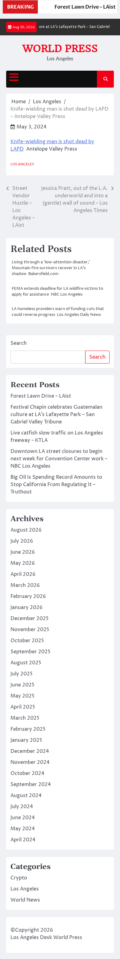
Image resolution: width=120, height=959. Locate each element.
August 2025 (25, 662)
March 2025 (24, 718)
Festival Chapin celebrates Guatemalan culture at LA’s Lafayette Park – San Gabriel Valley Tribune (56, 414)
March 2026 (25, 585)
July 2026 (21, 541)
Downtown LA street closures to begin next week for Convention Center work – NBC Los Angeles (58, 459)
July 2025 (21, 673)
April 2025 (22, 707)
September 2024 (30, 784)
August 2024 (26, 795)
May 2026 (22, 563)
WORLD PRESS (60, 48)
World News (25, 900)
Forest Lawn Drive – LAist (83, 7)
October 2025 (27, 640)
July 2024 (21, 806)
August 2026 (26, 530)
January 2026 (26, 607)
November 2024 (30, 762)
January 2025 (26, 740)
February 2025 (28, 729)
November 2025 (29, 629)
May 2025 (22, 696)
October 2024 (27, 773)
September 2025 (30, 651)
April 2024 (22, 839)
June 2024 (22, 817)
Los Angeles (22, 164)
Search (18, 343)
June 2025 (22, 685)
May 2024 (22, 828)
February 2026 (28, 596)
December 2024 (29, 751)
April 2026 (22, 574)
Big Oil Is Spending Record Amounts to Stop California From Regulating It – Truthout (56, 484)
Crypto (18, 877)
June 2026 (22, 552)
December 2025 (29, 618)
